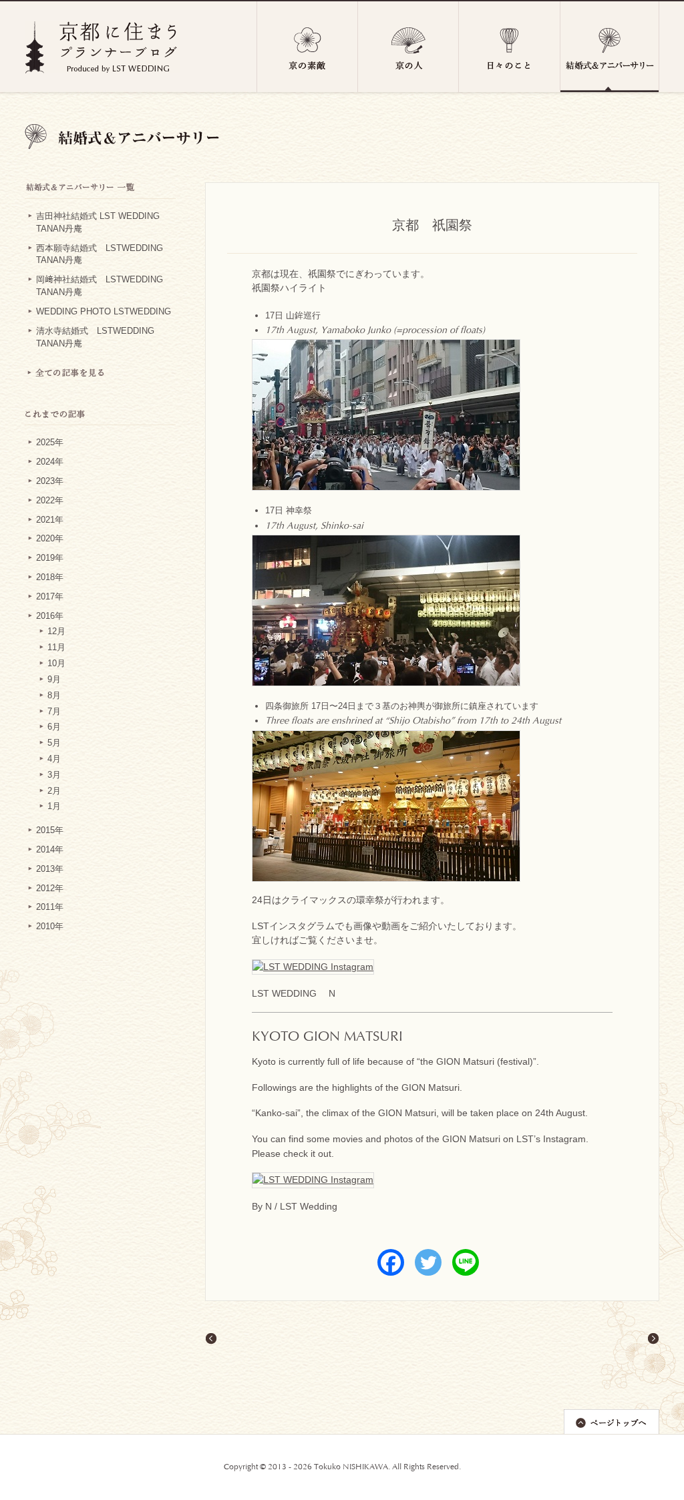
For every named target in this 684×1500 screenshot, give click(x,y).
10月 (56, 663)
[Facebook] (390, 1262)
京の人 (408, 46)
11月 (56, 647)
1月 (54, 806)
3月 (54, 775)
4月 (54, 759)
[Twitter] (428, 1262)
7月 (54, 711)
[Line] (465, 1262)
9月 (54, 679)
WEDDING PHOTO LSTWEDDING (103, 311)
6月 (54, 727)
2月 (54, 791)
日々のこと (509, 46)
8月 (54, 695)
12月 (56, 631)
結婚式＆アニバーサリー (609, 46)
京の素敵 (307, 46)
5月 (54, 743)
